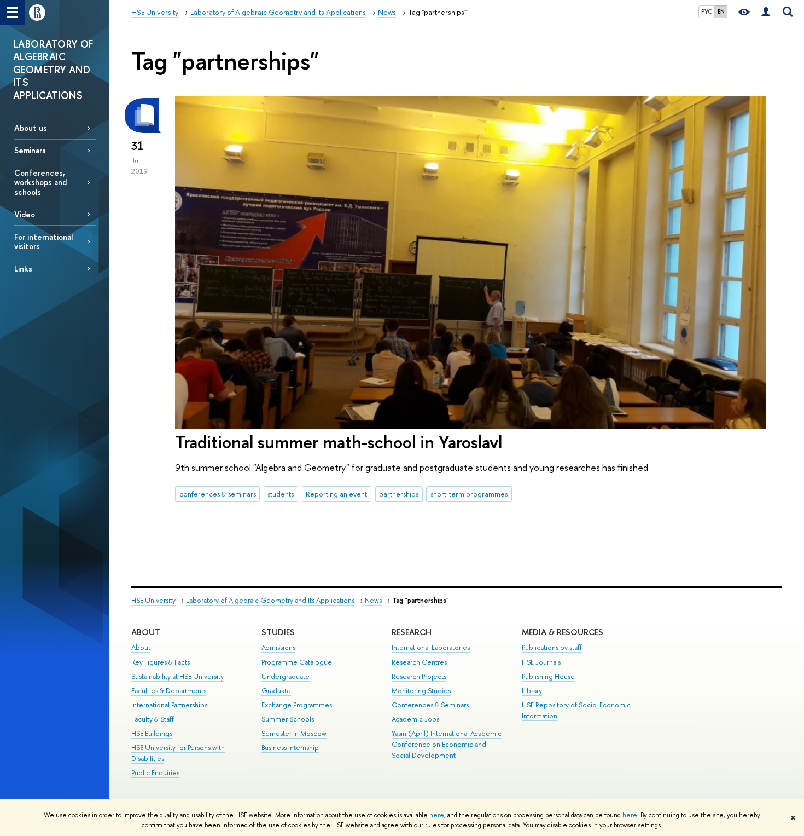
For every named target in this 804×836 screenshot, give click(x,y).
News (373, 600)
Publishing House (548, 676)
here (436, 815)
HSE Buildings (151, 733)
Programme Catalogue (296, 662)
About (145, 632)
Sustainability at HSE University (177, 676)
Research (412, 632)
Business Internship (290, 747)
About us (30, 128)
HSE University (153, 600)
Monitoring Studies (421, 690)
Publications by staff (552, 647)
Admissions (278, 647)
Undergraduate (285, 676)
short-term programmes (469, 494)
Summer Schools (287, 719)
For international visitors (43, 241)
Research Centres (419, 662)
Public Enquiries (155, 772)
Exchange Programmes (296, 705)
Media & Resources (562, 632)
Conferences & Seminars (430, 705)
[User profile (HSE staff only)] (766, 12)
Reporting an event (336, 494)
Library (532, 690)
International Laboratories (431, 647)
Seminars (30, 150)
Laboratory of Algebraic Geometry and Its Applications (270, 600)
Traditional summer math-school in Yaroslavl (338, 442)
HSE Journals (541, 662)
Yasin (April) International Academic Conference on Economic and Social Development (447, 744)
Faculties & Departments (168, 690)
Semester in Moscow (294, 733)
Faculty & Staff (152, 719)
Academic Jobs (415, 719)
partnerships (398, 494)
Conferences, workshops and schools (40, 182)
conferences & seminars (217, 494)
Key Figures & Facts (160, 662)
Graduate (276, 690)
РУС (706, 11)
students (280, 494)
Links (23, 268)
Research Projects (419, 676)
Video (24, 214)
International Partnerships (169, 705)
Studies (278, 632)
